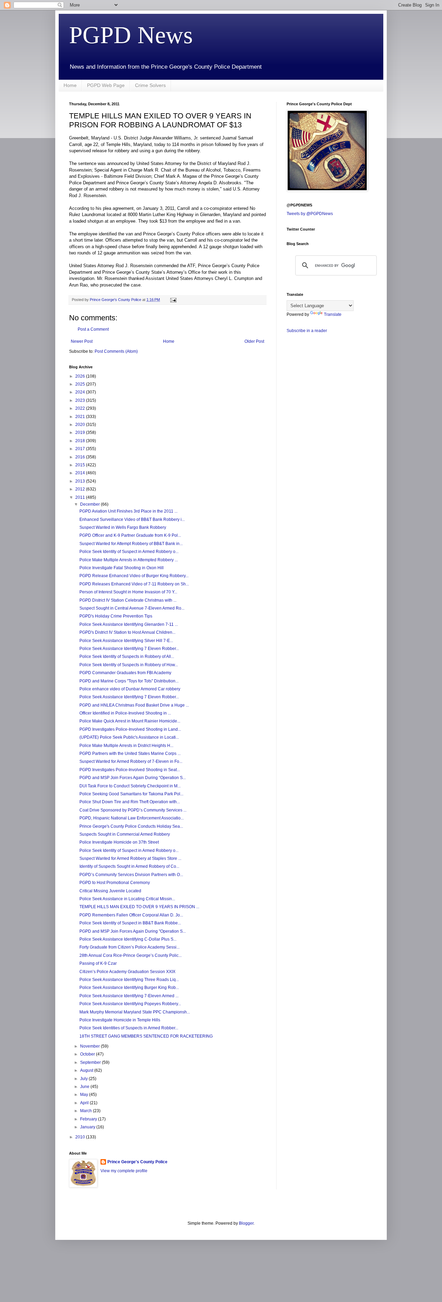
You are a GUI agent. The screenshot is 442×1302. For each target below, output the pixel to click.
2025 (80, 384)
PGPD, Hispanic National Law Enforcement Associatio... (131, 818)
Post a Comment (93, 329)
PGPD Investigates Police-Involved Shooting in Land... (130, 729)
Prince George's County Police (137, 1161)
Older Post (254, 341)
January (88, 1127)
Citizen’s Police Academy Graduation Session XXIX (127, 971)
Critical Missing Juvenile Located (110, 890)
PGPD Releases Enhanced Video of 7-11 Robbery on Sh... (134, 584)
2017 (80, 448)
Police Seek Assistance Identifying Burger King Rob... (129, 987)
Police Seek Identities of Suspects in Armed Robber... (128, 1028)
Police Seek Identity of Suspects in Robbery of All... (126, 656)
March (86, 1110)
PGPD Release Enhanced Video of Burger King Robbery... (134, 575)
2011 (80, 497)
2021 (80, 416)
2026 (80, 376)
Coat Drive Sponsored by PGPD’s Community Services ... (132, 810)
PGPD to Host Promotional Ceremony (114, 882)
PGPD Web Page (106, 85)
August (87, 1070)
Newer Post (82, 341)
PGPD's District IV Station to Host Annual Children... (127, 632)
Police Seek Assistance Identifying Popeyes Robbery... (130, 1003)
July (84, 1078)
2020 (80, 424)
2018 (80, 440)
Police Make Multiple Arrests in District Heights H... (126, 745)
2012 (80, 489)
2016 (80, 457)
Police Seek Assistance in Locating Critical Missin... (127, 898)
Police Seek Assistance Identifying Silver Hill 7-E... (126, 640)
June (85, 1086)
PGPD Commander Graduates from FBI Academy (125, 672)
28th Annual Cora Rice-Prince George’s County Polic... (130, 955)
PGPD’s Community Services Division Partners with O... (131, 874)
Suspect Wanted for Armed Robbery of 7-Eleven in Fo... (130, 761)
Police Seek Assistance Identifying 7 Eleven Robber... (129, 648)
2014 (80, 472)
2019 (80, 432)
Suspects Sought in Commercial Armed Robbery (124, 834)
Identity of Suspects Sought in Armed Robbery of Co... (129, 866)
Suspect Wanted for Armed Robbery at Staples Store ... (130, 858)
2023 (80, 400)
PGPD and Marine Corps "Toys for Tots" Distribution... (129, 681)
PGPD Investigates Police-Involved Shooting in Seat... (129, 769)
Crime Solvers (150, 85)
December (90, 504)
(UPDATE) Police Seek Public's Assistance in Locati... (129, 737)
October (88, 1054)
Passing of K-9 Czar (98, 963)
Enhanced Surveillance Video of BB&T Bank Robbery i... (132, 519)
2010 (80, 1137)
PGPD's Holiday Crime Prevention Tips (115, 616)
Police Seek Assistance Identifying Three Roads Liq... (129, 979)
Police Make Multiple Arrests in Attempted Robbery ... (128, 559)
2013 (80, 481)
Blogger (246, 1223)
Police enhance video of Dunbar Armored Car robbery (129, 689)
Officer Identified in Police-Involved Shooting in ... (125, 713)
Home (70, 85)
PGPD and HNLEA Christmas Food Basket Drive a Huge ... (134, 705)
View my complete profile (123, 1170)
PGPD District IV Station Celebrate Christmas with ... (127, 600)
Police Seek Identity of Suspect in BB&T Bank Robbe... (130, 923)
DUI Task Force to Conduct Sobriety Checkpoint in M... (130, 786)
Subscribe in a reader (307, 330)
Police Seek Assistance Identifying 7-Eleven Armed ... (129, 995)
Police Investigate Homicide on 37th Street (119, 842)
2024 (80, 392)
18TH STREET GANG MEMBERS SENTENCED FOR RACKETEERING (146, 1036)
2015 (80, 465)
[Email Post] (173, 300)
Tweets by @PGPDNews (310, 213)
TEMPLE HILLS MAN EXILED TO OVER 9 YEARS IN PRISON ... (139, 906)
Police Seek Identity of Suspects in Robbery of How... (128, 664)
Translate (333, 314)
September (91, 1062)
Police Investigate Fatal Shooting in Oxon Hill (121, 567)
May (84, 1094)
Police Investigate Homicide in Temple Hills (119, 1020)
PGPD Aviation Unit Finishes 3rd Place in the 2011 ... (128, 511)
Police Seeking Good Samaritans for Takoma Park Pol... (131, 793)
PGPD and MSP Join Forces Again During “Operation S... (132, 777)
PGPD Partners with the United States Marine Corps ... (130, 753)
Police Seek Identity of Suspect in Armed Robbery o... (129, 551)
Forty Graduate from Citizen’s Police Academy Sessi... (129, 947)
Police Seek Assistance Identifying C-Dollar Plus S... (127, 939)
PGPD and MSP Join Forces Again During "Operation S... (132, 931)
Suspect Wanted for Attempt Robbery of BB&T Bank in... (131, 543)
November (90, 1046)
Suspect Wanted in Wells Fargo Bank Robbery (122, 527)
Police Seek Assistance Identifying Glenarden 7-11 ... (128, 624)
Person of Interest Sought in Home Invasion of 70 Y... (128, 592)
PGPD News (131, 35)
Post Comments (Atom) (116, 351)
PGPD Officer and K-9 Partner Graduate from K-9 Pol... (130, 535)
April (85, 1102)
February (89, 1119)
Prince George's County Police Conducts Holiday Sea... (131, 826)
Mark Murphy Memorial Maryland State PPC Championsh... (134, 1012)
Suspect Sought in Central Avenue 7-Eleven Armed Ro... (131, 608)
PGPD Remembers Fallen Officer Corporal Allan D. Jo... (131, 915)
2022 (80, 408)
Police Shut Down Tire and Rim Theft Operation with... (129, 801)
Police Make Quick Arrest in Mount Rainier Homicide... (129, 721)
